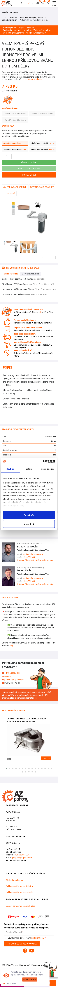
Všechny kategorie (10, 12)
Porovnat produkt (16, 187)
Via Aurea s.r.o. (38, 965)
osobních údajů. (37, 938)
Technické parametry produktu (17, 30)
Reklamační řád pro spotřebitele (19, 886)
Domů (4, 17)
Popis (21, 27)
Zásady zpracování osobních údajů (20, 906)
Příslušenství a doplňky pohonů (31, 17)
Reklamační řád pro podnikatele (19, 892)
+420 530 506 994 (12, 673)
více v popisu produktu (32, 79)
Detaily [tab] (29, 469)
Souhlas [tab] (10, 469)
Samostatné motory (9, 20)
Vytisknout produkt (43, 187)
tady (11, 645)
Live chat (8, 676)
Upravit (27, 524)
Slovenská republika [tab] (30, 274)
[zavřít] (50, 963)
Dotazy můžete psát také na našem (35, 560)
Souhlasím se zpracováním (25, 938)
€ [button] (32, 3)
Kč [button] (29, 3)
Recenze (30, 27)
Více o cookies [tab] (47, 469)
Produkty (13, 17)
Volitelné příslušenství (13, 33)
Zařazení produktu (41, 30)
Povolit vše (29, 515)
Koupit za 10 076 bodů (29, 169)
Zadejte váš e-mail (14, 932)
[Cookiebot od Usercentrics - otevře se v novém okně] (43, 461)
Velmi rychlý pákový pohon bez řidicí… (34, 20)
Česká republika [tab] (11, 274)
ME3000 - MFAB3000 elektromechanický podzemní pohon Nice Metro (27, 720)
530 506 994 (29, 557)
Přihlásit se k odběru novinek (22, 944)
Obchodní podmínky (14, 880)
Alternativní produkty (36, 33)
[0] (37, 3)
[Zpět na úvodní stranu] (7, 3)
